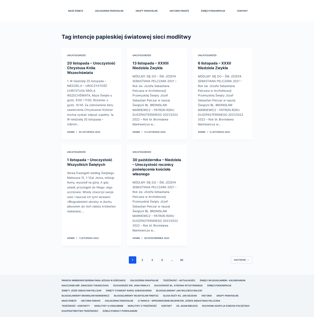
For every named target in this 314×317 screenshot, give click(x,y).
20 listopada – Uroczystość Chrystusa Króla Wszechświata (91, 68)
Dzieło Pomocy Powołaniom (120, 311)
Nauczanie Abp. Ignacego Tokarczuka (85, 285)
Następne (240, 260)
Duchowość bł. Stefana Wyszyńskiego (178, 285)
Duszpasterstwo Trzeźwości (80, 311)
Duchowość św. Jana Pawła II (131, 285)
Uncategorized (76, 55)
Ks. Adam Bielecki (187, 305)
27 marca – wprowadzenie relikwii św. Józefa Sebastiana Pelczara (179, 300)
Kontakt (242, 10)
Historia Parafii (179, 10)
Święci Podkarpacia (213, 10)
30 (181, 259)
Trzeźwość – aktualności (179, 280)
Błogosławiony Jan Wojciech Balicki (179, 290)
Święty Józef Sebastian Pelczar (81, 290)
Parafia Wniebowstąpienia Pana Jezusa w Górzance (94, 280)
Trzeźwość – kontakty (76, 305)
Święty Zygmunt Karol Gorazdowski (129, 290)
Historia (207, 295)
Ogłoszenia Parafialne (109, 10)
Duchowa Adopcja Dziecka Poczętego (225, 305)
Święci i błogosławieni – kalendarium (222, 280)
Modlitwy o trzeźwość (142, 305)
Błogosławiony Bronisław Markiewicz (85, 295)
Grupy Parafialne (147, 10)
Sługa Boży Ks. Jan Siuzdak (180, 295)
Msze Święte (75, 10)
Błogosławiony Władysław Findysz (136, 295)
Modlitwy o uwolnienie (108, 305)
